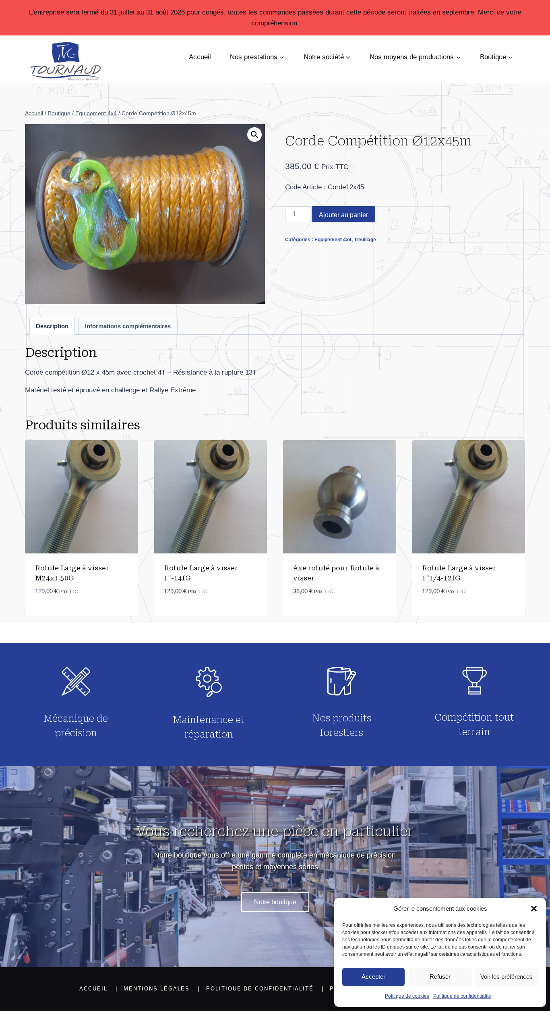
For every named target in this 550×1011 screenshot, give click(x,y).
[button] (534, 909)
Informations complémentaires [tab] (128, 326)
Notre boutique (275, 902)
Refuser (440, 976)
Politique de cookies (407, 996)
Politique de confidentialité (462, 996)
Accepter (373, 976)
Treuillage (365, 239)
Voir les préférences (506, 976)
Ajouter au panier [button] (66, 615)
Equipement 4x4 (333, 239)
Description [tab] (52, 326)
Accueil (200, 57)
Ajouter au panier (343, 214)
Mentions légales (157, 989)
